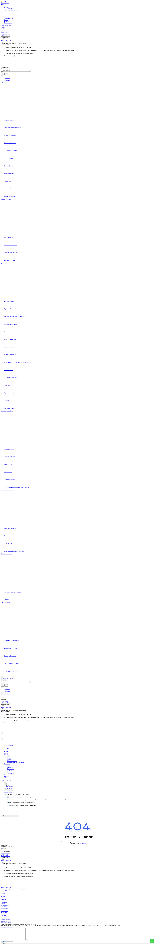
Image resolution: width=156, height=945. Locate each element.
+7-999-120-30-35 (5, 32)
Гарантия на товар (6, 922)
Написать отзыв (5, 905)
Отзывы (6, 20)
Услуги (3, 897)
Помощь (3, 916)
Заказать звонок (5, 37)
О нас (5, 15)
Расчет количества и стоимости (12, 10)
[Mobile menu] (2, 693)
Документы (4, 906)
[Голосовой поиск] (3, 74)
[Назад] (8, 756)
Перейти (3, 943)
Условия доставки (6, 921)
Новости (6, 17)
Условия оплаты (5, 919)
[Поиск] (2, 733)
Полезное (3, 915)
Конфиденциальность (7, 927)
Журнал (6, 21)
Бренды (3, 896)
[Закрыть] (2, 739)
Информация (4, 908)
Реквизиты (4, 912)
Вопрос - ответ (8, 23)
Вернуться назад (74, 843)
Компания (3, 899)
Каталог (3, 893)
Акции (2, 895)
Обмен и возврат (8, 18)
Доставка (6, 7)
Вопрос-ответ (4, 911)
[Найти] (6, 74)
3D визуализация (8, 8)
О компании (4, 902)
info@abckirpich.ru (6, 40)
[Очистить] (30, 70)
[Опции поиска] (2, 72)
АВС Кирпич (4, 890)
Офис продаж (4, 914)
